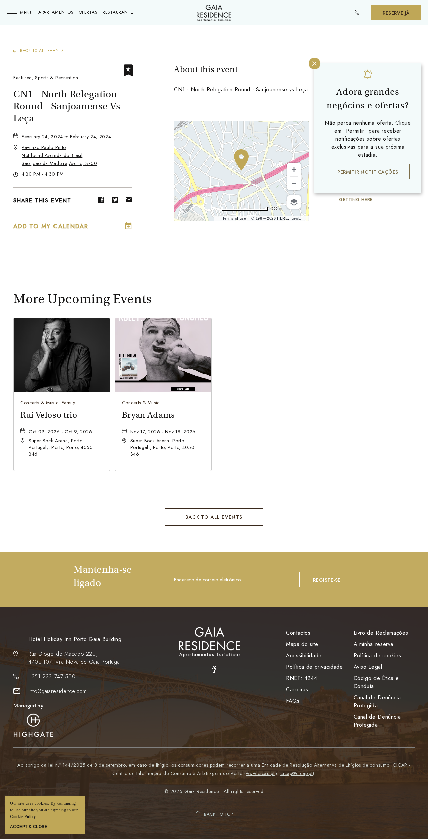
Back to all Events (42, 51)
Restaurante (118, 12)
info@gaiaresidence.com (57, 691)
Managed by (28, 706)
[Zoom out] (294, 183)
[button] (59, 155)
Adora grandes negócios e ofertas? (368, 98)
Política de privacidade (314, 667)
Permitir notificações (367, 172)
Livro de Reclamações (381, 633)
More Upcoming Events (82, 299)
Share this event (42, 200)
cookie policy (23, 816)
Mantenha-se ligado (103, 576)
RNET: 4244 (301, 678)
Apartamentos (55, 12)
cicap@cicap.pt (296, 773)
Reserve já (396, 13)
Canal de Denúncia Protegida (377, 701)
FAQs (293, 701)
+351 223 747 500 (51, 676)
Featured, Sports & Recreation (45, 77)
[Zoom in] (294, 169)
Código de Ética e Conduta (376, 682)
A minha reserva (374, 644)
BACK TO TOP (218, 814)
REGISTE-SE (327, 580)
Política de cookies (377, 655)
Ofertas (88, 12)
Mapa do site (302, 644)
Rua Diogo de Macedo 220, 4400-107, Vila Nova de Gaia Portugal (74, 658)
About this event (206, 69)
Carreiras (297, 689)
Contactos (298, 633)
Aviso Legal (368, 667)
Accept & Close (28, 826)
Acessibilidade (304, 655)
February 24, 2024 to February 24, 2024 (66, 136)
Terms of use (234, 218)
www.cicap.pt (260, 773)
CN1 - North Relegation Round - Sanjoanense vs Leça (66, 106)
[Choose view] (294, 202)
